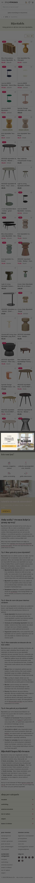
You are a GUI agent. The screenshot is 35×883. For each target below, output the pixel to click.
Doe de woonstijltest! (9, 446)
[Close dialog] (33, 434)
